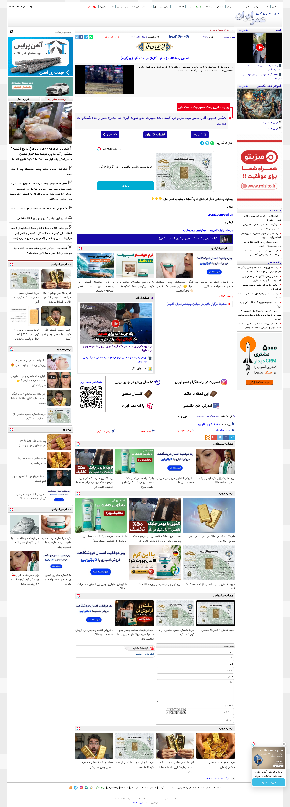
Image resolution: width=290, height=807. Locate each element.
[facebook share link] (81, 37)
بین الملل (158, 6)
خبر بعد (197, 134)
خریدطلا (125, 186)
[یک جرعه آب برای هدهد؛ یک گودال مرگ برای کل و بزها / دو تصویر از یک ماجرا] (116, 323)
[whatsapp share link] (91, 37)
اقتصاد (181, 6)
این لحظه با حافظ (196, 394)
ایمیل (230, 664)
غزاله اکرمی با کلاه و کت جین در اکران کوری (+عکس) (262, 218)
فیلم (112, 6)
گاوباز (209, 424)
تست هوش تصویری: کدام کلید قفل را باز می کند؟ (260, 304)
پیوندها (144, 788)
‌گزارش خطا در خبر (111, 37)
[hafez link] (154, 46)
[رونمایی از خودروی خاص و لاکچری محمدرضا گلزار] (259, 48)
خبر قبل (112, 134)
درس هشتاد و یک (270, 123)
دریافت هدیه (269, 782)
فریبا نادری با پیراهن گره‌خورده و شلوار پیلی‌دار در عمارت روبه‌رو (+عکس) (262, 253)
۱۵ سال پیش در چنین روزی (134, 382)
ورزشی (166, 6)
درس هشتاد (272, 129)
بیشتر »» (244, 30)
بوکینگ (139, 654)
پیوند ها (209, 6)
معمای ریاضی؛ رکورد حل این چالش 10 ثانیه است (259, 295)
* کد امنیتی (228, 705)
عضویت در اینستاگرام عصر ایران (197, 382)
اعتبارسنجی (149, 654)
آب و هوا (230, 6)
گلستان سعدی (132, 394)
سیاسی (190, 6)
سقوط (217, 424)
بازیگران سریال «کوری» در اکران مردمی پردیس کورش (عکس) (261, 227)
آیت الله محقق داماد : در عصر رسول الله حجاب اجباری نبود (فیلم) (202, 30)
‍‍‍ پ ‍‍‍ (184, 36)
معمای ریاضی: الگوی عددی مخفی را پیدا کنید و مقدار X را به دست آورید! (261, 278)
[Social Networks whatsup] (212, 143)
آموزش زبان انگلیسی (197, 406)
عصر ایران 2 (104, 6)
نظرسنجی (239, 6)
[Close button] (284, 744)
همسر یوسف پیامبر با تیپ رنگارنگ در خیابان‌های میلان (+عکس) (262, 244)
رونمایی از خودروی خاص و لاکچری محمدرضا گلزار (264, 68)
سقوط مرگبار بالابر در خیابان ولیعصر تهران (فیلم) (197, 304)
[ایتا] (207, 437)
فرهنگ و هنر (147, 6)
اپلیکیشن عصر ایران (91, 382)
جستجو (249, 6)
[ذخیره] (176, 36)
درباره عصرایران (184, 788)
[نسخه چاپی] (170, 36)
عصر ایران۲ (198, 788)
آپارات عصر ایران (134, 406)
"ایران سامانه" (138, 803)
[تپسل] (99, 149)
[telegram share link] (86, 37)
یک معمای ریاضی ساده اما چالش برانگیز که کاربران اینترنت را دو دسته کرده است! (259, 269)
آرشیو (256, 6)
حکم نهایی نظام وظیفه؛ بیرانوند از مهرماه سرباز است (38, 209)
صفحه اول (276, 6)
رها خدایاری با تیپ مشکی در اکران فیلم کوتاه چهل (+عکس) (261, 235)
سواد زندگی (199, 6)
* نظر (230, 676)
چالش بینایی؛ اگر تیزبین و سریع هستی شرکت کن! (261, 287)
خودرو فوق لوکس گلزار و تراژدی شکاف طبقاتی (42, 218)
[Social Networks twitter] (207, 143)
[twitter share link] (77, 37)
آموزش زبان (92, 6)
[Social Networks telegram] (202, 143)
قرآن (126, 6)
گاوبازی (201, 424)
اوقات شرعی (219, 6)
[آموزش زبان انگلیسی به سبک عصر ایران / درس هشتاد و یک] (259, 104)
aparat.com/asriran (220, 215)
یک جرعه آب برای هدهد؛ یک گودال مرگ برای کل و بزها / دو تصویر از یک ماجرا (117, 349)
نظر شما (229, 646)
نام (231, 652)
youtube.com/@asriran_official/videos (207, 230)
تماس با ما (265, 6)
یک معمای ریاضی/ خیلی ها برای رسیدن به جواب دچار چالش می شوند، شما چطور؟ (260, 325)
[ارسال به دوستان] (173, 36)
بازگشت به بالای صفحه (217, 779)
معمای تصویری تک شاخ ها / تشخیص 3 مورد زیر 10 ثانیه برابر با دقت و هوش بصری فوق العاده (259, 315)
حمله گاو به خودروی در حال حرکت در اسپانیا (262, 77)
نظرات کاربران (155, 134)
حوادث (226, 37)
